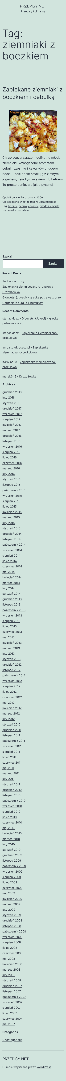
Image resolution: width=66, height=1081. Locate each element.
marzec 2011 (10, 773)
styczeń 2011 (11, 784)
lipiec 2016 (9, 457)
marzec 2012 (11, 713)
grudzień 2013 (12, 599)
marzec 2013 (11, 648)
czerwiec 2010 (12, 822)
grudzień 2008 (12, 920)
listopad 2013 (11, 604)
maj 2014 (8, 571)
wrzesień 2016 (12, 446)
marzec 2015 (11, 517)
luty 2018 (8, 397)
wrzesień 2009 (12, 871)
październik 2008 (14, 931)
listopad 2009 (11, 860)
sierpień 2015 (11, 501)
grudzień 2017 (11, 408)
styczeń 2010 (11, 849)
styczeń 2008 (11, 980)
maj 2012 (8, 702)
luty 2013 (8, 653)
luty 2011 (8, 778)
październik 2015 (13, 490)
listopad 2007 (11, 991)
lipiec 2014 (9, 561)
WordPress (44, 1067)
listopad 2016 (11, 441)
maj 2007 (8, 1024)
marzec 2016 (11, 468)
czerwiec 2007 (12, 1018)
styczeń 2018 (11, 403)
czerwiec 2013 (12, 631)
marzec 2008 (11, 969)
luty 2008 (8, 975)
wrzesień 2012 (12, 680)
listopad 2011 (11, 735)
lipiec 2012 (9, 691)
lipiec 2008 (9, 947)
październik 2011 (13, 740)
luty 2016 (8, 473)
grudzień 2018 (12, 392)
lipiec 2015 (9, 506)
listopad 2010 (11, 795)
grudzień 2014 (12, 533)
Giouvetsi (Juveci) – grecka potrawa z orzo (31, 297)
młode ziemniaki (49, 206)
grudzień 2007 (12, 986)
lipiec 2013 (9, 626)
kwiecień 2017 (11, 424)
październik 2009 (14, 866)
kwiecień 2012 (12, 708)
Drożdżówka (11, 292)
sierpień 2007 (11, 1007)
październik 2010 (13, 800)
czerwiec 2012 (12, 697)
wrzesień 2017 (12, 414)
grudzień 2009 (12, 855)
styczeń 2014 (11, 593)
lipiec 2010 (9, 817)
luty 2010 (8, 844)
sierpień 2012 (11, 686)
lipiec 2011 (9, 757)
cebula (23, 206)
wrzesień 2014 (12, 550)
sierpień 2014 (11, 555)
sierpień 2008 (11, 942)
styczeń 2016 (11, 479)
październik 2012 (13, 675)
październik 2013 (13, 610)
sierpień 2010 (11, 811)
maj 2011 (8, 768)
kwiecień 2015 (12, 512)
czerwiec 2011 (11, 762)
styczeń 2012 (11, 724)
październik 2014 (14, 544)
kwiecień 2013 (12, 642)
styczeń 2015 (11, 528)
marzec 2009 (11, 904)
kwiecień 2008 (12, 964)
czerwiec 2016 (12, 463)
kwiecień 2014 (12, 577)
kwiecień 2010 (12, 833)
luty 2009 (8, 909)
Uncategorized (47, 201)
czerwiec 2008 (12, 953)
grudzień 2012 (12, 664)
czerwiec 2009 (12, 887)
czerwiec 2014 (12, 566)
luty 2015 (8, 523)
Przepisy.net (33, 6)
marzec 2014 (11, 582)
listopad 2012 (11, 670)
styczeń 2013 (11, 659)
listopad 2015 (11, 484)
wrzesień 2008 (12, 937)
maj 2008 (8, 958)
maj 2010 (8, 828)
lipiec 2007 (9, 1013)
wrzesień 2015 (12, 495)
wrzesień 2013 (12, 615)
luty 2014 (8, 588)
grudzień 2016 (12, 435)
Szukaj (7, 256)
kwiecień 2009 (12, 898)
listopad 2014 (11, 539)
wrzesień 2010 (12, 806)
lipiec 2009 (9, 882)
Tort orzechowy (13, 281)
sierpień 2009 (11, 877)
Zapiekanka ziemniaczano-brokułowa (27, 286)
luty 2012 (8, 719)
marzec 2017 (11, 430)
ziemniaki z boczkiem (15, 210)
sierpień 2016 (11, 452)
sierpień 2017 (11, 419)
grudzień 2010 (12, 789)
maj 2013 (8, 637)
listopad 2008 (11, 926)
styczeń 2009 (11, 915)
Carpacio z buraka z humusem (22, 303)
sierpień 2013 (11, 621)
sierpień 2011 (11, 751)
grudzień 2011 (11, 730)
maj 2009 (8, 893)
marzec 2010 (11, 839)
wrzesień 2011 (11, 746)
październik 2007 (14, 996)
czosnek (33, 206)
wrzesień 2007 (12, 1002)
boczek (12, 206)
